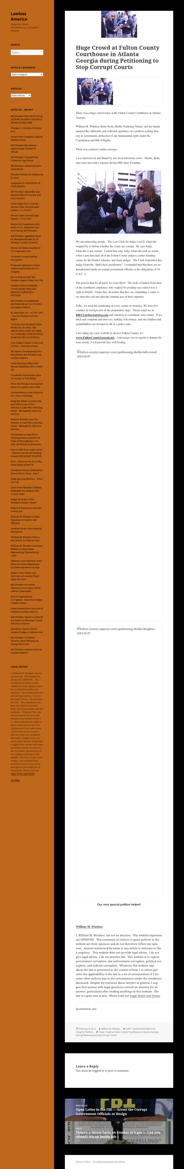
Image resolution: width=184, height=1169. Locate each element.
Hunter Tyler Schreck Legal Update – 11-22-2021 (25, 217)
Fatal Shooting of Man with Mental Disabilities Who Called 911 (26, 366)
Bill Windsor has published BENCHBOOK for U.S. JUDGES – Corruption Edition (27, 304)
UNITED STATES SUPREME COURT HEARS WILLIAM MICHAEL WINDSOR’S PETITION (24, 290)
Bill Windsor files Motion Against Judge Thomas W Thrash (23, 148)
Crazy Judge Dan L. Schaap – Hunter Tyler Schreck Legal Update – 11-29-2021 (25, 207)
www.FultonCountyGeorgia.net (95, 337)
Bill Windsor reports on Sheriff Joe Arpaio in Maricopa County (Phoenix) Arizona (27, 620)
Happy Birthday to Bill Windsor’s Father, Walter (23, 501)
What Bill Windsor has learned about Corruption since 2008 (27, 385)
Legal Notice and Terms (22, 773)
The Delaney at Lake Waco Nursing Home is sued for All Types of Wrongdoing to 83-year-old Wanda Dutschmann (26, 439)
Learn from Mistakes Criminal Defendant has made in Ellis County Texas (26, 490)
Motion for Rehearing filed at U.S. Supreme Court (25, 249)
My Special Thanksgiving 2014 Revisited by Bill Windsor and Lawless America (26, 354)
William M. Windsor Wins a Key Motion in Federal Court (25, 539)
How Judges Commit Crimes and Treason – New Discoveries (27, 344)
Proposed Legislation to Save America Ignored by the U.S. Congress (25, 268)
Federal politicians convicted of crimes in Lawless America (27, 610)
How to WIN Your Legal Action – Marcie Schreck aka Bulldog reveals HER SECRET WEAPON (26, 453)
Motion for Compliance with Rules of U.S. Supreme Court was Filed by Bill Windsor (25, 227)
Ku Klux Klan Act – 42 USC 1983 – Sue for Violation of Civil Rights (27, 316)
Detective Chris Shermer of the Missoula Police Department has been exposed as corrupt (26, 564)
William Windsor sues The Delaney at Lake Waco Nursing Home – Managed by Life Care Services (26, 424)
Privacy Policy (83, 1161)
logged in (98, 1070)
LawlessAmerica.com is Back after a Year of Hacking (27, 394)
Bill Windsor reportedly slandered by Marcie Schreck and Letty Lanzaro (26, 195)
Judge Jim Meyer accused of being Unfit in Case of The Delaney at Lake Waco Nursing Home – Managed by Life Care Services (26, 408)
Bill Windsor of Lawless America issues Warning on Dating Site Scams (25, 641)
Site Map (15, 780)
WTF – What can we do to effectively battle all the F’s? (27, 463)
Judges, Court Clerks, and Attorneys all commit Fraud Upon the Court (25, 576)
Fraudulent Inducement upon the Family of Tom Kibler (26, 377)
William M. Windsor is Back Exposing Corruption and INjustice (25, 520)
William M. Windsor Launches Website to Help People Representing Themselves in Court (26, 550)
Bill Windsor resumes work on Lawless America (26, 651)
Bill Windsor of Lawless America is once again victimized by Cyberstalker (26, 588)
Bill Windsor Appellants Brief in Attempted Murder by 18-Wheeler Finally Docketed (26, 239)
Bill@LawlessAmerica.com (92, 315)
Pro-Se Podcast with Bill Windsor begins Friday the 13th (27, 279)
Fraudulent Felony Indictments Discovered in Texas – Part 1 (27, 472)
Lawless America (19, 16)
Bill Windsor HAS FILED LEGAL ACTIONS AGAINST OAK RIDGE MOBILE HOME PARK (27, 119)
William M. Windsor (89, 926)
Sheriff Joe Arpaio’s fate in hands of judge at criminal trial (27, 630)
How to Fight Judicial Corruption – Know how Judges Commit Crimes (26, 600)
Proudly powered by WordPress (109, 1161)
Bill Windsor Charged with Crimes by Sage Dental (24, 159)
